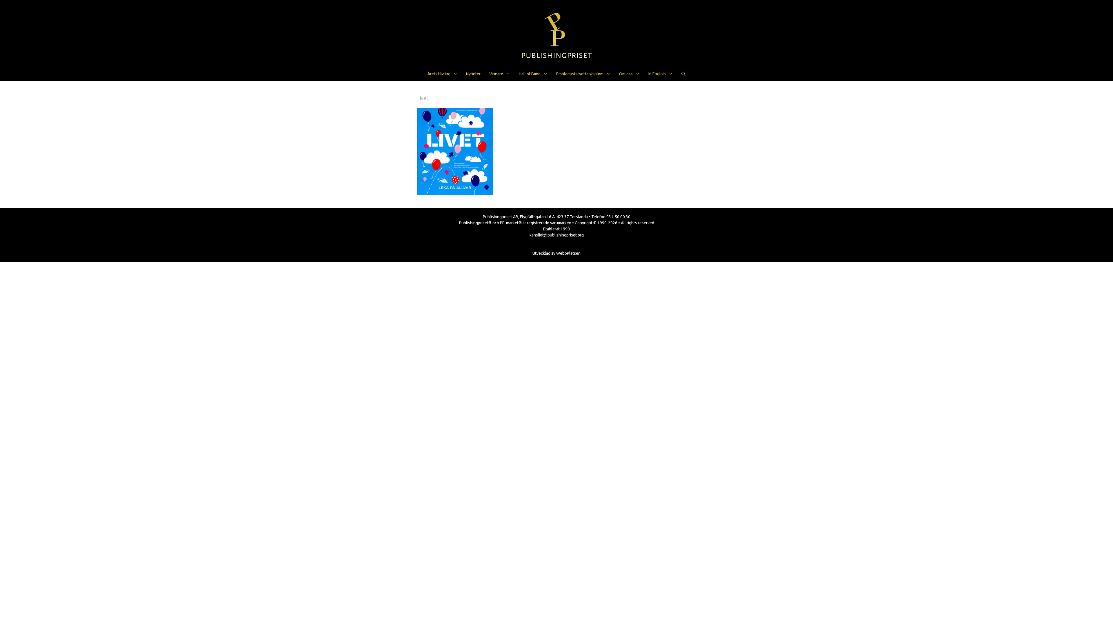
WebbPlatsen (568, 253)
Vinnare (496, 74)
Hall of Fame (530, 74)
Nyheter (473, 74)
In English (657, 74)
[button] (683, 74)
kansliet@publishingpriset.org (557, 235)
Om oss (626, 74)
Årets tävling (439, 74)
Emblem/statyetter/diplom (579, 74)
